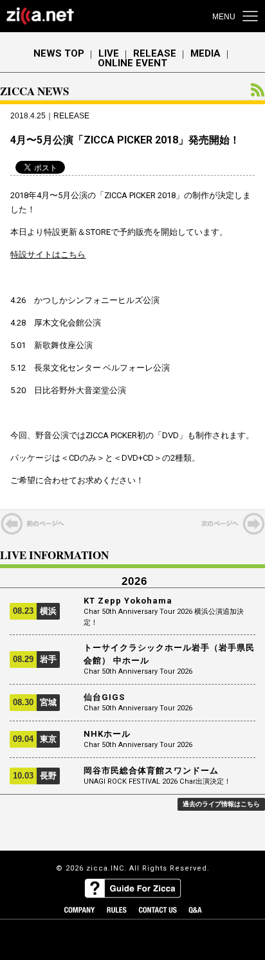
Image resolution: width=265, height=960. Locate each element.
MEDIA (205, 54)
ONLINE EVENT (132, 63)
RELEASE (154, 54)
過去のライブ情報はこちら (221, 804)
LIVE (108, 54)
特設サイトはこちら (48, 254)
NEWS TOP (58, 54)
